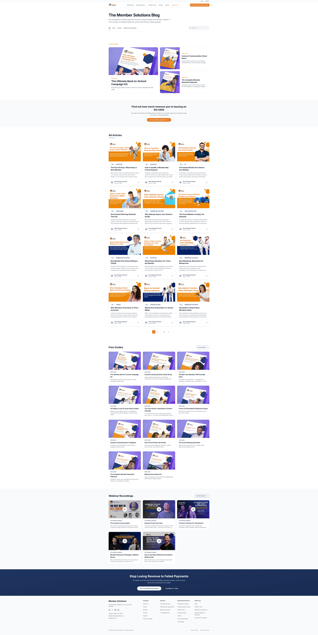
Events (167, 5)
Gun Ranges (181, 621)
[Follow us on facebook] (109, 610)
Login (202, 1)
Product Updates (147, 618)
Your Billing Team (165, 612)
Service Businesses (183, 618)
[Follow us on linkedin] (115, 610)
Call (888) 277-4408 (171, 588)
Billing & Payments (165, 609)
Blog (113, 28)
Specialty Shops (182, 612)
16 (164, 332)
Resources (175, 5)
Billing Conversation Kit (201, 609)
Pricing (161, 5)
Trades (179, 615)
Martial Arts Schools (183, 604)
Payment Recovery (165, 604)
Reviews (145, 609)
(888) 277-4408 (118, 613)
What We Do (130, 5)
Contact (145, 612)
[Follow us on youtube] (118, 610)
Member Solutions (117, 601)
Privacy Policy (194, 630)
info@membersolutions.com (116, 616)
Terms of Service (204, 630)
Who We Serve (140, 5)
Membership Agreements (167, 607)
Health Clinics (181, 609)
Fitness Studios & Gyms (184, 607)
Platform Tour (152, 5)
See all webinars (201, 496)
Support (207, 1)
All (109, 28)
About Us (145, 604)
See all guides (202, 347)
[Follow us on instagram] (112, 610)
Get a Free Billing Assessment (199, 5)
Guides (119, 28)
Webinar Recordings (130, 28)
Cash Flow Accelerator (201, 617)
